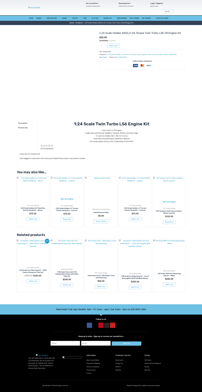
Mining (64, 18)
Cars (85, 18)
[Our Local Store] (82, 4)
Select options (101, 221)
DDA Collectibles (120, 57)
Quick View (32, 201)
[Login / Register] (147, 4)
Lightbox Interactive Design (151, 385)
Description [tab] (22, 123)
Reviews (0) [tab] (22, 128)
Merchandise (122, 18)
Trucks (75, 18)
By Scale (95, 18)
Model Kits (108, 18)
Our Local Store (92, 3)
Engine (105, 57)
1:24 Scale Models (113, 54)
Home (31, 18)
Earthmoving (52, 18)
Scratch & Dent (162, 18)
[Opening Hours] (115, 4)
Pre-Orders (146, 18)
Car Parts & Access (128, 54)
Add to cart (113, 46)
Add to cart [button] (33, 219)
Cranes (38, 18)
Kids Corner (134, 18)
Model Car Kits (162, 54)
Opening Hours (124, 3)
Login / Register (156, 3)
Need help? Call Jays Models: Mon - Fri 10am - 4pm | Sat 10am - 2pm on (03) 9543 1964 (101, 309)
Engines (144, 54)
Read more (67, 219)
